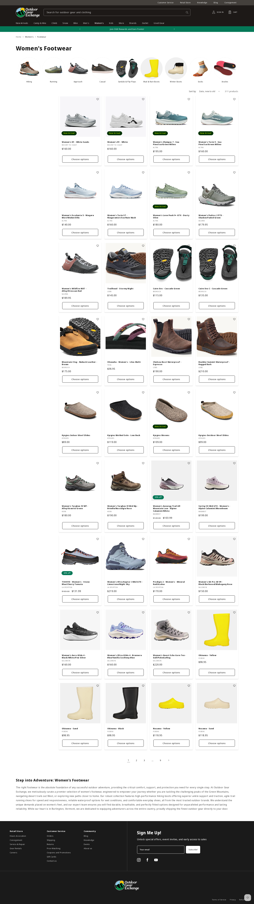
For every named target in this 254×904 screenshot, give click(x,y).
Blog (216, 2)
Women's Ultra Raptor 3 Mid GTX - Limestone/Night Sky (125, 583)
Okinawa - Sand (70, 728)
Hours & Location (18, 836)
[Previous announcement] (80, 29)
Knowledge (202, 2)
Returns (50, 844)
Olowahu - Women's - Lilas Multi (124, 362)
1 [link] (128, 760)
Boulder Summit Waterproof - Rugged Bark (214, 363)
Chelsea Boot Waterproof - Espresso (167, 363)
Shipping (51, 840)
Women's (29, 36)
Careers (13, 852)
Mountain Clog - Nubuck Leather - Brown (79, 363)
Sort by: (192, 91)
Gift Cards (51, 856)
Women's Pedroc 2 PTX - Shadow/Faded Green (211, 216)
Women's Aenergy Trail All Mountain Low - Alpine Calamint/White (166, 508)
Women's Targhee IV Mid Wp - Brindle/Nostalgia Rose (122, 507)
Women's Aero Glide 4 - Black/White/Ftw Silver (74, 656)
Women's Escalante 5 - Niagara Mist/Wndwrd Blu (78, 216)
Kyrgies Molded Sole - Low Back (123, 435)
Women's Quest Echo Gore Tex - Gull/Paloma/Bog (169, 656)
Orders (50, 836)
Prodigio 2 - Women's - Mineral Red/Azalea (169, 583)
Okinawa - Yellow (207, 655)
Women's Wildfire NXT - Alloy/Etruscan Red (74, 289)
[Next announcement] (174, 29)
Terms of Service (219, 900)
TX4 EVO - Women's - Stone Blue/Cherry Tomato (76, 583)
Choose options (80, 159)
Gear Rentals (16, 848)
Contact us (52, 860)
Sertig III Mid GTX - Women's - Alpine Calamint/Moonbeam (214, 507)
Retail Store (185, 2)
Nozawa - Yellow (161, 728)
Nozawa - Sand (206, 728)
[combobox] (117, 12)
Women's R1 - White (117, 142)
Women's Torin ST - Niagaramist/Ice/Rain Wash (121, 216)
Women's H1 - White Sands (75, 142)
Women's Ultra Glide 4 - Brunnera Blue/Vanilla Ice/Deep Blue (124, 656)
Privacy (233, 900)
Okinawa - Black (115, 728)
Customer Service (166, 2)
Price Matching (53, 848)
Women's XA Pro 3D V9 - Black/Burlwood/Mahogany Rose (215, 583)
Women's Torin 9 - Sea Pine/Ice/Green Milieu (210, 143)
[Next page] (168, 760)
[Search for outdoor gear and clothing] (187, 12)
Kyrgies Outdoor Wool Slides (214, 435)
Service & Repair (17, 844)
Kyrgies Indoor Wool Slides (76, 435)
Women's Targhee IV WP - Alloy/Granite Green (75, 507)
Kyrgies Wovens (161, 435)
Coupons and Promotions (59, 852)
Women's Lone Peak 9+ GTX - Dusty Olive (171, 216)
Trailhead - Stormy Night (120, 288)
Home (18, 36)
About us (88, 848)
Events (87, 844)
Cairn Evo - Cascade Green (166, 288)
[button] (232, 12)
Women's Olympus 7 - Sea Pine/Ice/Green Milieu (166, 143)
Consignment (230, 2)
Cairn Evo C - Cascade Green (213, 288)
